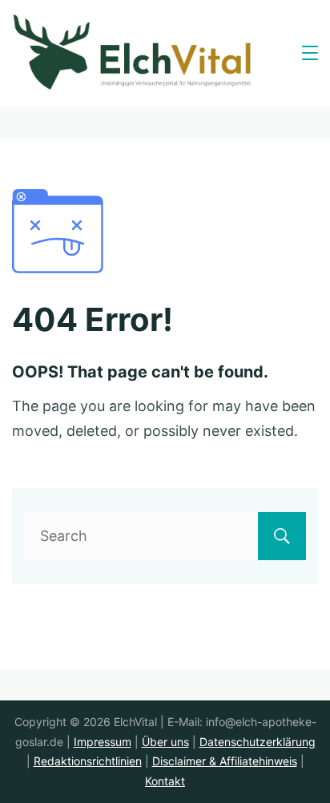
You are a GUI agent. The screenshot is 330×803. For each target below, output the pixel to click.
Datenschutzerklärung (257, 742)
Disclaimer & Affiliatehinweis (224, 761)
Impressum (102, 742)
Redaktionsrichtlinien (88, 761)
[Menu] (310, 53)
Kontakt (165, 781)
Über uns (165, 742)
